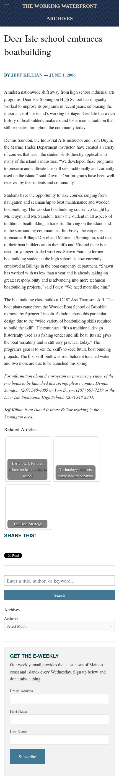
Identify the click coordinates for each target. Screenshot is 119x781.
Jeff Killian (27, 75)
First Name (18, 711)
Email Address (21, 690)
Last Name (18, 731)
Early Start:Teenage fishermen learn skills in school (27, 469)
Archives (11, 618)
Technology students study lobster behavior (75, 472)
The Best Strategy (27, 523)
